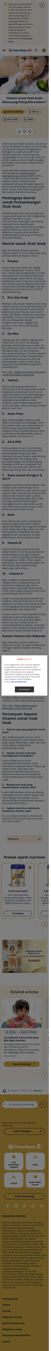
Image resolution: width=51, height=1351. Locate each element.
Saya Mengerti (24, 689)
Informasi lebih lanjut (18, 682)
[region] (24, 675)
